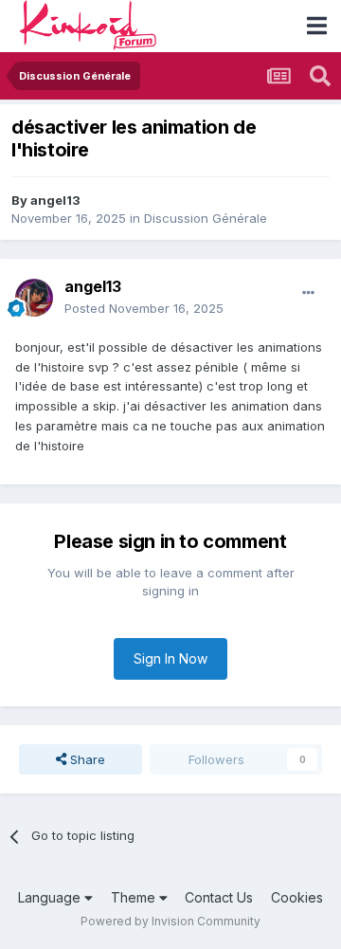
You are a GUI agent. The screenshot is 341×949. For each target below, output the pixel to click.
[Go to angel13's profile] (34, 298)
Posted (144, 308)
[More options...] (308, 292)
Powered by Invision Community (170, 921)
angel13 (55, 200)
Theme (135, 897)
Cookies (297, 897)
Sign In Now (170, 658)
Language (51, 897)
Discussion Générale (205, 218)
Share (85, 759)
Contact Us (219, 897)
